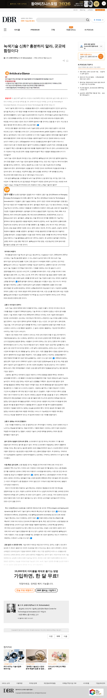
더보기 (64, 60)
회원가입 (82, 10)
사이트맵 (86, 683)
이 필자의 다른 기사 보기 (25, 618)
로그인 (75, 10)
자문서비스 (71, 30)
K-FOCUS (89, 30)
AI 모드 (98, 20)
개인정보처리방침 (49, 683)
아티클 (17, 30)
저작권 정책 (33, 683)
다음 (65, 636)
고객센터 (90, 10)
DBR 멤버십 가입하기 (46, 590)
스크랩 (67, 61)
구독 (53, 30)
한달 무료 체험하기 (24, 590)
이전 (51, 636)
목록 (58, 636)
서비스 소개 (6, 683)
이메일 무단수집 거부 (69, 683)
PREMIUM (35, 30)
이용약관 (19, 683)
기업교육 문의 (100, 10)
